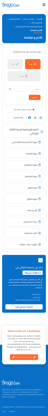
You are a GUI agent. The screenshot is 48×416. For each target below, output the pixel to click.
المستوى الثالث (36, 22)
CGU (4, 411)
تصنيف (34, 97)
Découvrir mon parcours (24, 357)
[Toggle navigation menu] (44, 4)
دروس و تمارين (28, 19)
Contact (12, 411)
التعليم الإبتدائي (14, 19)
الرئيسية (39, 19)
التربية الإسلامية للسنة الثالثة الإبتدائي (28, 26)
